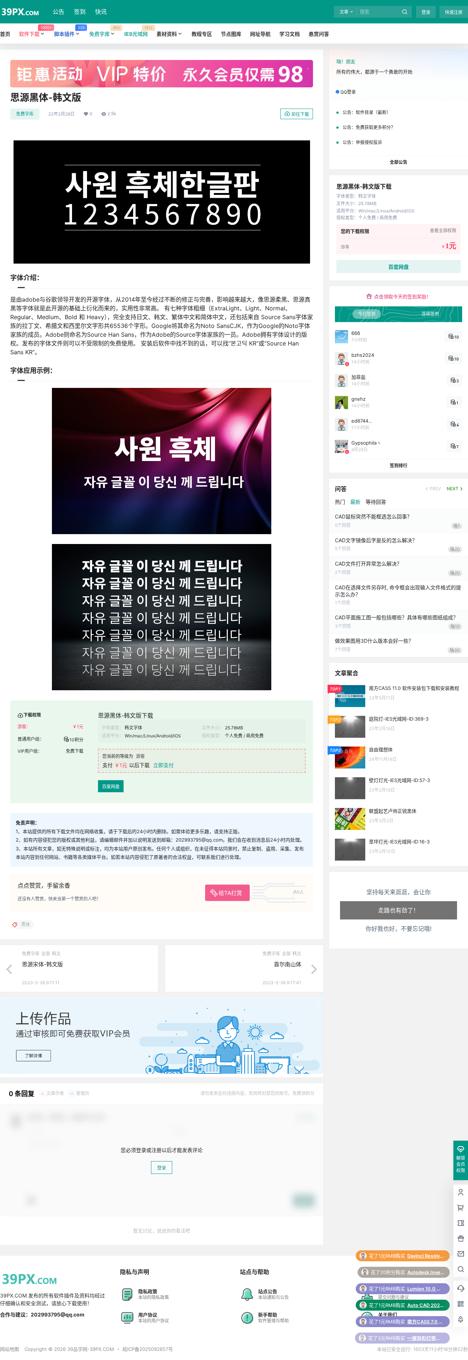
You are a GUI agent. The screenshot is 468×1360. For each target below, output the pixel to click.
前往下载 (300, 114)
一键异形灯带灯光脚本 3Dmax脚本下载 (425, 1305)
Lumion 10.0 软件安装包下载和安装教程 (425, 1256)
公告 (58, 11)
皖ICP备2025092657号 (147, 1349)
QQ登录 (348, 92)
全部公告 (398, 162)
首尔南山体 (287, 964)
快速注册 (454, 12)
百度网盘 (111, 786)
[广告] (161, 63)
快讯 (101, 11)
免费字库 (25, 114)
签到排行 (398, 465)
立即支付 (163, 765)
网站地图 (9, 1349)
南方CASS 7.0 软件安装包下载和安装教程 (425, 1289)
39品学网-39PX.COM (90, 1349)
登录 (426, 12)
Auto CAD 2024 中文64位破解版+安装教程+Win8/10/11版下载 (425, 1272)
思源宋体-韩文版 (42, 964)
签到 (80, 11)
